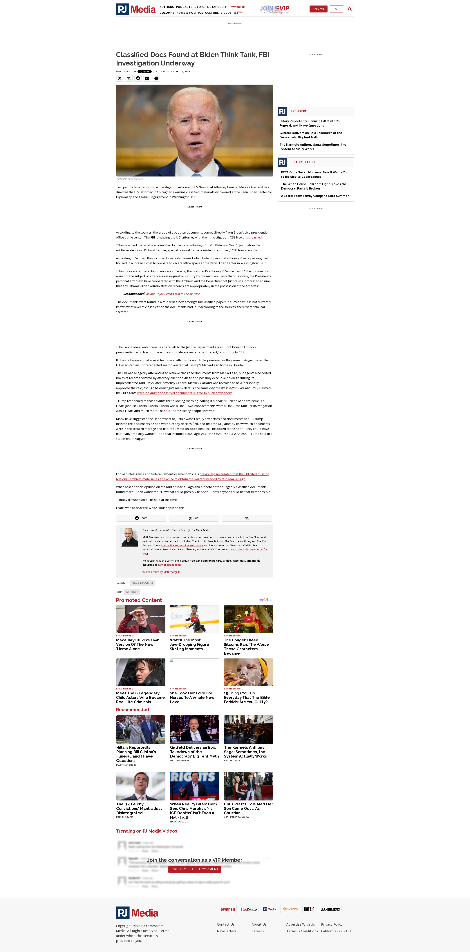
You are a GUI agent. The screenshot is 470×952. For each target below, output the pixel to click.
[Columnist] (130, 537)
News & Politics (189, 12)
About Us (259, 924)
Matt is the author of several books (182, 545)
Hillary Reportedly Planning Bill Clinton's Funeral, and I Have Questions (136, 754)
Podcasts (184, 7)
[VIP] (238, 12)
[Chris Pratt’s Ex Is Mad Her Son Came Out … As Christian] (248, 786)
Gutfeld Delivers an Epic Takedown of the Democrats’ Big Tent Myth (194, 751)
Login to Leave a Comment (195, 869)
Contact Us (226, 924)
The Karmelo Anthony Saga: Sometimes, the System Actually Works (245, 751)
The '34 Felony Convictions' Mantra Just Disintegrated (139, 808)
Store (199, 7)
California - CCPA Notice (337, 931)
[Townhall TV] (238, 6)
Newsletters (226, 931)
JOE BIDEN (132, 591)
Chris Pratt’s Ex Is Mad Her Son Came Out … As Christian (248, 808)
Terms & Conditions (302, 931)
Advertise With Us (300, 924)
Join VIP (318, 9)
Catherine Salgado (236, 817)
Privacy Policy (331, 924)
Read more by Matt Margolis (163, 572)
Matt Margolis (126, 71)
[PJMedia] (136, 9)
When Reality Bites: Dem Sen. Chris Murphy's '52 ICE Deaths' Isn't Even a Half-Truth (193, 811)
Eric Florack (232, 760)
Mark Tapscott (180, 821)
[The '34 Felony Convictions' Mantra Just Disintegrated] (140, 786)
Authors (167, 7)
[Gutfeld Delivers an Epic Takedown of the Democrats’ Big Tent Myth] (194, 729)
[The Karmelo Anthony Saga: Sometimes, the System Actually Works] (248, 729)
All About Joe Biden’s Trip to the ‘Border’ (173, 294)
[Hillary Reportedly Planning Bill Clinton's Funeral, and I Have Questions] (140, 729)
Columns (167, 12)
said (167, 411)
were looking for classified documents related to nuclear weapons (184, 393)
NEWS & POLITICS (142, 582)
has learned (253, 237)
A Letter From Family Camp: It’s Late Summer (315, 196)
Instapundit (217, 7)
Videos (226, 12)
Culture (212, 12)
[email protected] (170, 565)
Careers (258, 931)
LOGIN (336, 9)
